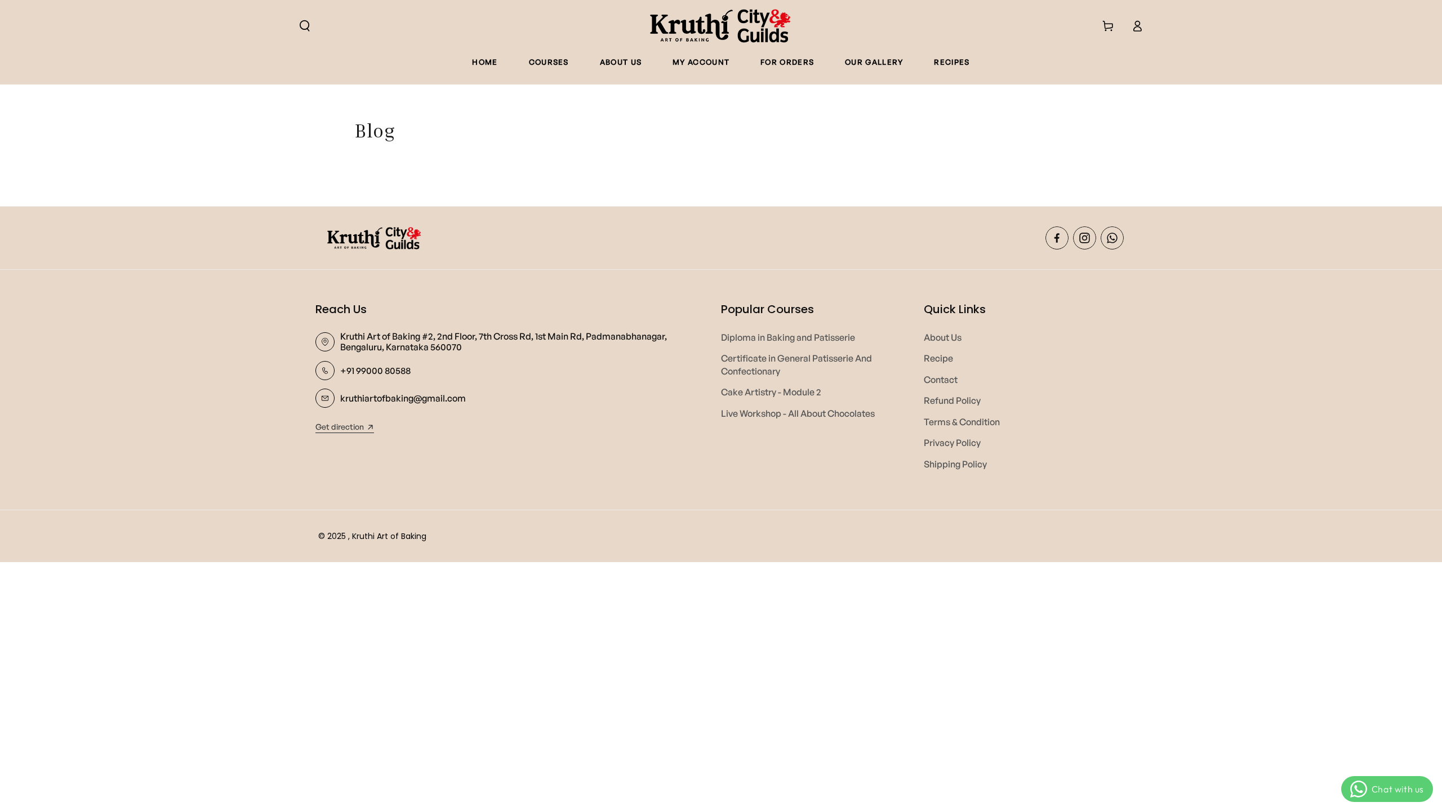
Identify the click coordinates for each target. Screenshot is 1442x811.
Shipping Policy (955, 464)
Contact (941, 379)
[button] (304, 26)
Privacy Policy (952, 442)
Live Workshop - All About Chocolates (798, 413)
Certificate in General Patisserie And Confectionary (796, 364)
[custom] (1057, 237)
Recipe (938, 358)
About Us (943, 337)
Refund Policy (952, 400)
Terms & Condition (962, 421)
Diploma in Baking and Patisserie (788, 337)
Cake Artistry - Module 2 (771, 392)
